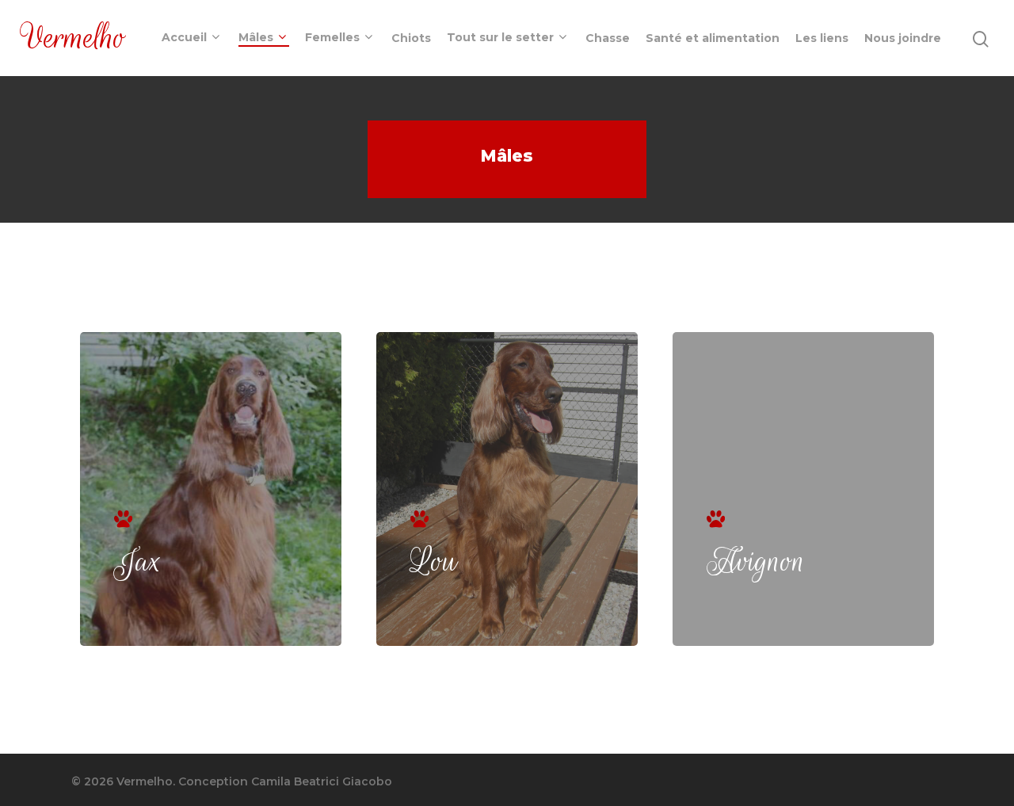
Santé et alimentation (713, 38)
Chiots (411, 38)
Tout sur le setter (500, 38)
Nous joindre (902, 38)
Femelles (332, 38)
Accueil (184, 38)
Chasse (607, 38)
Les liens (821, 38)
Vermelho (74, 38)
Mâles (255, 38)
